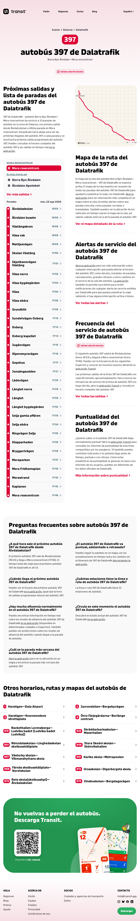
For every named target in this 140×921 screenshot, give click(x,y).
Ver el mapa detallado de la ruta (99, 223)
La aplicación (120, 280)
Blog (94, 11)
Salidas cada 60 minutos (72, 71)
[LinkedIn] (132, 901)
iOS (29, 859)
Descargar (127, 911)
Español (127, 11)
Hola (6, 890)
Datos (67, 900)
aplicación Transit (85, 368)
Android (36, 859)
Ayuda (6, 909)
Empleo (32, 904)
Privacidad (34, 909)
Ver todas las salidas (90, 396)
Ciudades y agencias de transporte (83, 896)
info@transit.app (127, 896)
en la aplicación (33, 591)
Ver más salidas (18, 194)
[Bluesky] (123, 901)
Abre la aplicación (85, 265)
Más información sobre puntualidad (101, 475)
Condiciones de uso (39, 913)
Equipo (32, 900)
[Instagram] (118, 901)
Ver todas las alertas (90, 303)
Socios (80, 11)
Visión (46, 11)
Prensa (7, 904)
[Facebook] (127, 901)
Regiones (63, 11)
